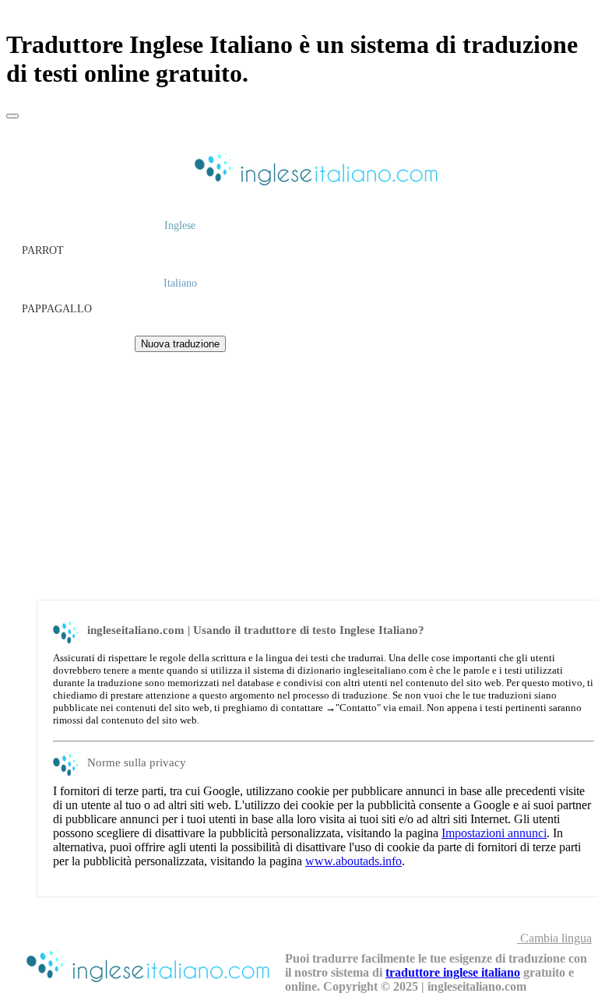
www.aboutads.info (353, 861)
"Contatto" (358, 707)
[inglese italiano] (313, 187)
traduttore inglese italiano (452, 972)
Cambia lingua (554, 938)
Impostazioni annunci (494, 833)
